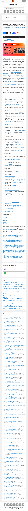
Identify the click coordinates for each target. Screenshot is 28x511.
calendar (20, 116)
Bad (10, 282)
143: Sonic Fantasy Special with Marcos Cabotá (13, 409)
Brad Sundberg (9, 240)
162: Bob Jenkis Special (9, 377)
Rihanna (7, 252)
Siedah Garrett (10, 253)
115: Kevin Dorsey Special (9, 464)
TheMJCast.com (6, 215)
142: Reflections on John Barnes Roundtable (13, 412)
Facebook (5, 11)
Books (22, 282)
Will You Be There (18, 142)
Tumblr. (4, 222)
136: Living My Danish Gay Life (10, 426)
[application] (14, 37)
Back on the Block (12, 237)
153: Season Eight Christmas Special (11, 392)
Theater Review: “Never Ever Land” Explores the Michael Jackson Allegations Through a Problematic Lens (14, 472)
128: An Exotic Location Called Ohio (11, 440)
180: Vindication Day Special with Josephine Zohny (14, 341)
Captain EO (12, 284)
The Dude (7, 256)
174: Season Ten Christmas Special (11, 354)
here (6, 165)
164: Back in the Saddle (8, 373)
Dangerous (16, 241)
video (21, 105)
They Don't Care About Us (13, 257)
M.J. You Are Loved (12, 246)
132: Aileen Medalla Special (9, 433)
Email (17, 11)
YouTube (11, 11)
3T (8, 237)
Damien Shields (18, 286)
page (17, 171)
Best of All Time (15, 202)
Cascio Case (16, 284)
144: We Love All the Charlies (10, 408)
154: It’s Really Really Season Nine (11, 390)
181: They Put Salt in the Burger (10, 340)
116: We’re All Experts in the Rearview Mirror (13, 461)
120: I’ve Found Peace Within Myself (11, 456)
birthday (11, 239)
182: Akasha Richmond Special (10, 338)
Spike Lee (17, 253)
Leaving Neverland (14, 295)
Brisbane (14, 240)
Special (14, 304)
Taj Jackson (18, 303)
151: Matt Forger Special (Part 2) (10, 396)
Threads (20, 11)
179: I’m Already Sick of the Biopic (11, 344)
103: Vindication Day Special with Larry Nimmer (13, 490)
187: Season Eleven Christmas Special (11, 329)
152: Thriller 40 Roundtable (9, 394)
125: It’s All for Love (8, 446)
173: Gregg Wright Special (9, 357)
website (20, 112)
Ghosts (23, 288)
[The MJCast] (13, 1)
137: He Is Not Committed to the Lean (11, 424)
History (4, 244)
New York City (7, 250)
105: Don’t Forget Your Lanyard (10, 486)
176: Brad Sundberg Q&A (9, 352)
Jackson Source (8, 203)
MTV (11, 249)
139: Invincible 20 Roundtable (10, 420)
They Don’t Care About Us (19, 179)
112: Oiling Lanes (7, 468)
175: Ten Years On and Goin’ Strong (11, 353)
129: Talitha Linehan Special (9, 438)
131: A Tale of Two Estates (9, 434)
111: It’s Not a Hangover (8, 469)
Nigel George (13, 250)
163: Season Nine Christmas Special (11, 374)
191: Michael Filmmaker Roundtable (11, 324)
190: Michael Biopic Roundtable (10, 325)
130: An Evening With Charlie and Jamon (12, 436)
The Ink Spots (12, 256)
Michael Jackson (20, 246)
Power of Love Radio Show (13, 251)
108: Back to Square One (9, 482)
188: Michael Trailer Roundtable (10, 328)
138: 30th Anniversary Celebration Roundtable (13, 421)
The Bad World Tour (18, 150)
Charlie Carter (12, 286)
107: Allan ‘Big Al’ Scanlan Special (11, 484)
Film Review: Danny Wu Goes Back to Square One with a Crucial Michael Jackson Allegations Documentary (14, 480)
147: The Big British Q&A (9, 401)
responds (13, 126)
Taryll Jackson (8, 255)
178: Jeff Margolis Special (9, 348)
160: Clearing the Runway (9, 380)
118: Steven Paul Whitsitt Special (10, 458)
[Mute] (19, 37)
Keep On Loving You (17, 205)
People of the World (17, 180)
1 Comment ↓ (13, 260)
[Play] (5, 37)
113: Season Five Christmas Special (11, 465)
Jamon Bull (17, 27)
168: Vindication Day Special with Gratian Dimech (14, 365)
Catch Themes (18, 508)
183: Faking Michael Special (9, 337)
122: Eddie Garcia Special (9, 452)
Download (9, 39)
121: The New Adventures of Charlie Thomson (13, 453)
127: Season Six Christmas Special (11, 442)
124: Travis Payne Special (9, 448)
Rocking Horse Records (14, 252)
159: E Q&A (6, 381)
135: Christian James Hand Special (11, 428)
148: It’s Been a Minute (8, 400)
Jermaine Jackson (12, 294)
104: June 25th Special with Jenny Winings (12, 488)
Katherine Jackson (18, 294)
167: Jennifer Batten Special (9, 368)
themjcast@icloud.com (9, 229)
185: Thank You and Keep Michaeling (11, 333)
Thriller (6, 308)
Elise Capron (19, 288)
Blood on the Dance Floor (16, 282)
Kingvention (5, 295)
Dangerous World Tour (12, 288)
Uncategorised (15, 235)
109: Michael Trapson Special (10, 477)
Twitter (8, 11)
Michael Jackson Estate (7, 247)
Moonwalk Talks (18, 300)
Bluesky (23, 11)
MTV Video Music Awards (17, 249)
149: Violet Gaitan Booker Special (10, 398)
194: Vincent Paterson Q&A (9, 317)
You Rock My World (9, 258)
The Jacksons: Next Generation (12, 190)
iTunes (12, 211)
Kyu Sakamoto (21, 245)
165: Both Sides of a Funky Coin (10, 372)
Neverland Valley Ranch (7, 302)
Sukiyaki (14, 185)
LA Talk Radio (5, 246)
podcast (21, 302)
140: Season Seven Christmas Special (11, 417)
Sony (14, 253)
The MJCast (13, 4)
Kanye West (7, 245)
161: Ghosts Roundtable (9, 378)
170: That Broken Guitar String (10, 361)
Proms (19, 70)
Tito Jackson (11, 308)
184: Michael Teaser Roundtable (10, 336)
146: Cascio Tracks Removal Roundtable (12, 402)
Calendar (12, 241)
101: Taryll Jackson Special (9, 494)
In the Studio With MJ (10, 244)
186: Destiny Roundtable (9, 332)
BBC (18, 237)
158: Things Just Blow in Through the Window (13, 382)
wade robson (17, 308)
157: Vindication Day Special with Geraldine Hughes (14, 385)
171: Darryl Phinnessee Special (10, 360)
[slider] (22, 37)
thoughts (9, 81)
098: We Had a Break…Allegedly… (11, 498)
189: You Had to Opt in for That (10, 326)
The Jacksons (12, 306)
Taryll (4, 255)
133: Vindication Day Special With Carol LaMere (13, 430)
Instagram (14, 11)
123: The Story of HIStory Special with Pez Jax (13, 449)
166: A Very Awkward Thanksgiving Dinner (12, 369)
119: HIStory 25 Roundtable (9, 457)
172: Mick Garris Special (9, 358)
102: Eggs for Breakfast (8, 493)
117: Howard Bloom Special (9, 460)
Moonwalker (13, 300)
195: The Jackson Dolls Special (10, 316)
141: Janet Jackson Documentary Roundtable (13, 414)
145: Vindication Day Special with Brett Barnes (13, 405)
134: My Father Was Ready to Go (10, 429)
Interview (15, 290)
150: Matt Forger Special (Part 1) (10, 397)
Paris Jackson (19, 250)
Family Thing (13, 242)
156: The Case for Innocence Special (11, 388)
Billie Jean (9, 193)
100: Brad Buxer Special (9, 496)
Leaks (9, 295)
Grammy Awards (20, 242)
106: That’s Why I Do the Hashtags (11, 485)
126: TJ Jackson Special (9, 445)
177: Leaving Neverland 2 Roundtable (11, 349)
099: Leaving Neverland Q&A (9, 497)
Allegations (7, 282)
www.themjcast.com (8, 232)
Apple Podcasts (11, 40)
